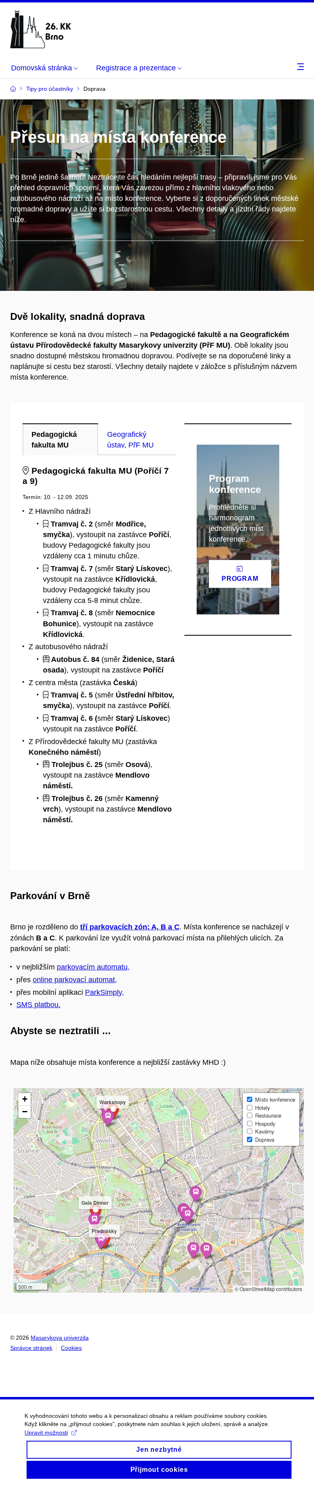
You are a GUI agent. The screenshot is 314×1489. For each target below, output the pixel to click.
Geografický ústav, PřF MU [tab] (130, 439)
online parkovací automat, (75, 980)
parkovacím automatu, (93, 967)
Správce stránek (31, 1348)
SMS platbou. (38, 1005)
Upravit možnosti (46, 1432)
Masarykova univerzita (60, 1337)
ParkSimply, (104, 992)
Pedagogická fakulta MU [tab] (54, 439)
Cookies (71, 1348)
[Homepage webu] (41, 29)
